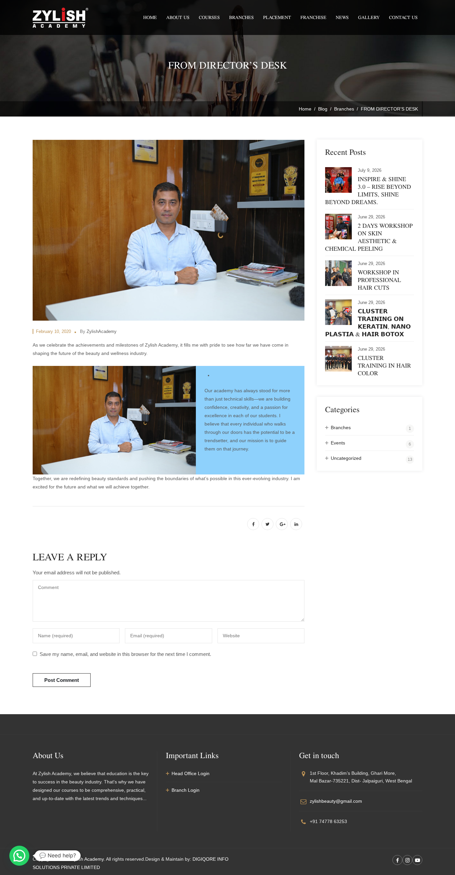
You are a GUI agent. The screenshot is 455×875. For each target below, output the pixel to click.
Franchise (313, 17)
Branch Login (186, 790)
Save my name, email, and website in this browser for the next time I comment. (125, 654)
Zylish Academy (87, 859)
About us (178, 17)
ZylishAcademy (102, 331)
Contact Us (403, 17)
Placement (277, 17)
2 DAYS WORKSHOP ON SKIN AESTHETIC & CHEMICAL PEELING (369, 237)
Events (338, 442)
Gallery (369, 17)
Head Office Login (191, 773)
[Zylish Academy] (60, 17)
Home (150, 17)
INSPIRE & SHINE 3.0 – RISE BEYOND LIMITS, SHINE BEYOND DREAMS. (368, 190)
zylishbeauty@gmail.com (336, 801)
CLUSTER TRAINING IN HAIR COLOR (384, 365)
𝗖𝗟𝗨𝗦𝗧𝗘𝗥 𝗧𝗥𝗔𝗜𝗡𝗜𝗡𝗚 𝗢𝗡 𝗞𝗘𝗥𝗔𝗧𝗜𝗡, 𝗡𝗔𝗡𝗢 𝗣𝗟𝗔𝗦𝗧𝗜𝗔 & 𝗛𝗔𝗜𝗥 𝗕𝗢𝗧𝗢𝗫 (368, 322)
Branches (241, 17)
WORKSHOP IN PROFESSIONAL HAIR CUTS (379, 279)
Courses (209, 17)
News (342, 17)
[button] (19, 856)
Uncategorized (346, 458)
